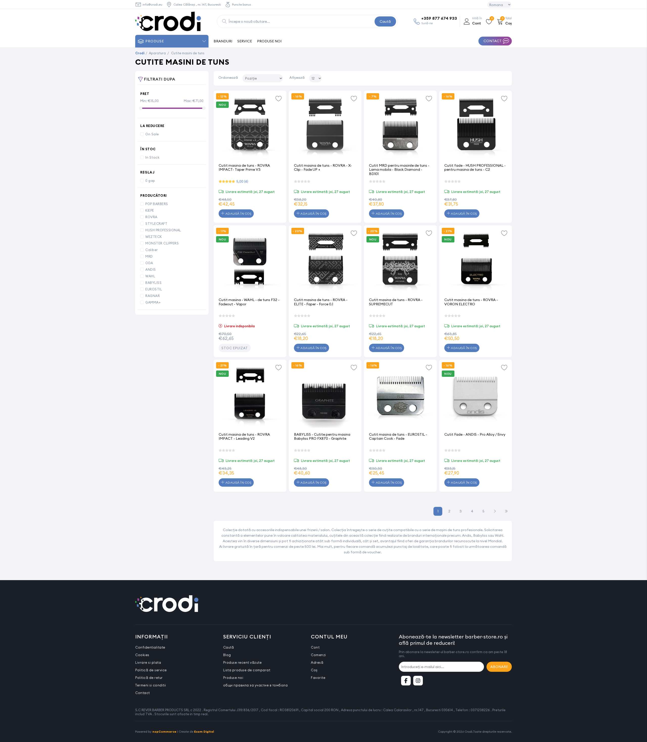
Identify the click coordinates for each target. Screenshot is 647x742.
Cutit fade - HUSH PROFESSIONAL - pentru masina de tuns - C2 (475, 167)
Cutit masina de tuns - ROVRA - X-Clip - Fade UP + (323, 167)
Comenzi (318, 655)
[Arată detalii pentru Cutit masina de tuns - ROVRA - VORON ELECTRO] (476, 261)
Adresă (317, 662)
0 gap (150, 181)
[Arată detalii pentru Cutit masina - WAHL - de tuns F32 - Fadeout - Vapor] (250, 261)
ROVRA (151, 217)
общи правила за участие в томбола (255, 685)
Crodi (140, 53)
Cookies (142, 655)
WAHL (150, 276)
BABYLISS (153, 283)
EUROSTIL (153, 289)
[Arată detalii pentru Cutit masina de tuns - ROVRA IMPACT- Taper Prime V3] (250, 127)
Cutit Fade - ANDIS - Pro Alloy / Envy (474, 434)
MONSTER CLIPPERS (162, 243)
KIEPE (149, 210)
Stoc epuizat (234, 348)
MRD (149, 256)
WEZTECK (153, 237)
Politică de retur (149, 678)
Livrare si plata (148, 662)
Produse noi (233, 678)
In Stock (152, 157)
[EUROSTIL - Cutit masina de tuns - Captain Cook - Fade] (400, 396)
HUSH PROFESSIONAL (163, 230)
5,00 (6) (242, 181)
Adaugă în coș (237, 213)
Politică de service (151, 670)
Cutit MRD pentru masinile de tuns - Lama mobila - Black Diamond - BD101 (399, 169)
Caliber (151, 250)
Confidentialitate (150, 647)
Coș (314, 670)
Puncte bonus (241, 4)
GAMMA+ (153, 302)
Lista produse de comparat (246, 670)
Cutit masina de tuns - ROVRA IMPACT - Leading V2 (244, 436)
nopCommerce (164, 731)
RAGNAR (152, 296)
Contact (142, 693)
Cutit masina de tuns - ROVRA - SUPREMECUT (396, 302)
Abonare (499, 666)
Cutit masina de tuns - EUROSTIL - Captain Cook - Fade (398, 436)
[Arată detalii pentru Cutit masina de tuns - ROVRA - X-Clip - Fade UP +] (325, 127)
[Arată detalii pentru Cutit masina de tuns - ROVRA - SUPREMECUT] (400, 261)
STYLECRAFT (156, 223)
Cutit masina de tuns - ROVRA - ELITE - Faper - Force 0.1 (321, 302)
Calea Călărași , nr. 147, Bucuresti (197, 4)
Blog (227, 655)
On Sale (152, 134)
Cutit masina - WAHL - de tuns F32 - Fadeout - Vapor (249, 302)
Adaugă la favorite (279, 98)
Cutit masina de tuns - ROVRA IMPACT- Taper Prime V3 (244, 167)
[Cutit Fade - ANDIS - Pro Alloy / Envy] (476, 396)
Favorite (318, 678)
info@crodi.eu (152, 4)
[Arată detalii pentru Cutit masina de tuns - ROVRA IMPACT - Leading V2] (250, 396)
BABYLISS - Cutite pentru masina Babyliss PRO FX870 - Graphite (322, 436)
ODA (149, 263)
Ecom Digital (204, 731)
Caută (385, 21)
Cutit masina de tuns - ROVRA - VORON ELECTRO (471, 302)
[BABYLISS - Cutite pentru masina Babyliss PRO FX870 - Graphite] (325, 396)
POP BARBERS (156, 204)
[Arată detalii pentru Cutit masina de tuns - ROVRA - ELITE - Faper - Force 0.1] (325, 261)
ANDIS (150, 269)
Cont (315, 647)
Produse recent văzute (242, 662)
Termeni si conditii (150, 685)
